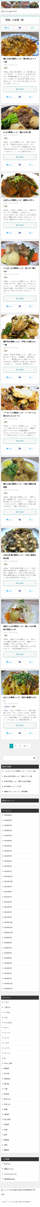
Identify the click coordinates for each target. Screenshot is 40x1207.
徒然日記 (7, 1079)
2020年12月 (8, 922)
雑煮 (5, 1145)
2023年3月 (8, 846)
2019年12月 (8, 983)
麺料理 (6, 1150)
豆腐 (5, 1130)
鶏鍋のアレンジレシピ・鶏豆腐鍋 (16, 791)
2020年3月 (8, 968)
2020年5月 (8, 958)
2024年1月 (8, 835)
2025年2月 (8, 825)
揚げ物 (6, 1084)
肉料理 (6, 1114)
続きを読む (20, 89)
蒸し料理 (7, 1119)
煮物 (5, 68)
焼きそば (7, 1099)
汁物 (5, 1089)
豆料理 (6, 1124)
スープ (6, 1038)
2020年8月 (8, 943)
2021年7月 (8, 897)
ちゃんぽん (8, 1022)
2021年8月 (8, 892)
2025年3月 (8, 820)
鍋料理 (6, 1140)
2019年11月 (8, 988)
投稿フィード (9, 1169)
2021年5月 (8, 902)
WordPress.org (9, 1179)
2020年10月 (8, 932)
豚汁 (5, 1135)
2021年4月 (8, 907)
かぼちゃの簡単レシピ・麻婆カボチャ (18, 200)
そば (5, 1017)
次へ (25, 746)
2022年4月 (8, 856)
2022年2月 (8, 866)
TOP (19, 1190)
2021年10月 (8, 881)
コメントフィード (10, 1174)
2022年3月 (8, 861)
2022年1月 (8, 871)
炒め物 (6, 1094)
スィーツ (7, 1033)
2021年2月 (8, 917)
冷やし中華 (8, 1063)
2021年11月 (8, 876)
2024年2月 (8, 830)
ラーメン (7, 1053)
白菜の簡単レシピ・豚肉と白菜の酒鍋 (17, 781)
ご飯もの (7, 706)
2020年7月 (8, 948)
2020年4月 (8, 963)
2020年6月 (8, 953)
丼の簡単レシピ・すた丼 (12, 786)
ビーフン (7, 1048)
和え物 (6, 1073)
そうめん (7, 1012)
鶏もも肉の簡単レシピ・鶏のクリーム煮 (18, 776)
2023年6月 (8, 841)
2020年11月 (8, 927)
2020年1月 (8, 978)
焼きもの (7, 1104)
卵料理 (6, 1068)
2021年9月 (8, 886)
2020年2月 (8, 973)
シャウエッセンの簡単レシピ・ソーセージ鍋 (19, 771)
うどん (6, 1002)
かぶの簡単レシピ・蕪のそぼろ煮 (17, 132)
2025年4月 (8, 815)
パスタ (6, 1043)
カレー (6, 1027)
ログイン (7, 1163)
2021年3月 (8, 912)
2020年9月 (8, 937)
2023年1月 (8, 851)
